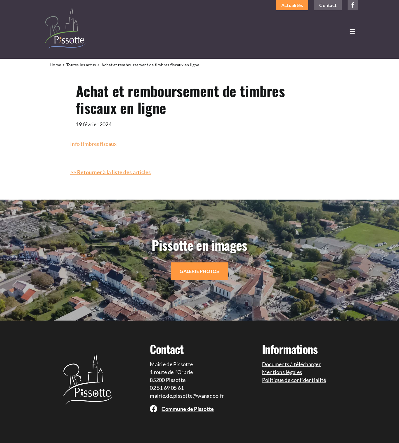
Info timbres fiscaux (93, 144)
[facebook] (353, 5)
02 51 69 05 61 (167, 388)
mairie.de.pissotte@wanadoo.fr (187, 395)
